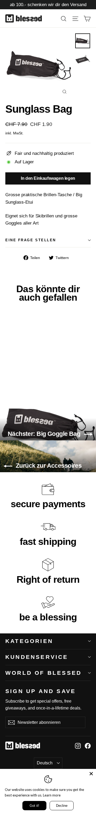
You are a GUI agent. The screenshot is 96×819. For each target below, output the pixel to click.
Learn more (52, 795)
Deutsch (45, 763)
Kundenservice (36, 657)
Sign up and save (40, 691)
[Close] (91, 773)
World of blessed (43, 673)
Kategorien (29, 641)
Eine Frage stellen (30, 240)
